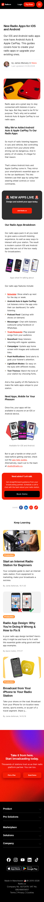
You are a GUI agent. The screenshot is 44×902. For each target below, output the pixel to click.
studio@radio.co (14, 466)
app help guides (19, 460)
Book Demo (22, 494)
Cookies (30, 892)
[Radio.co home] (6, 4)
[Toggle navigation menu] (39, 4)
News (34, 63)
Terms (13, 892)
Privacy (21, 892)
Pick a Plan (12, 775)
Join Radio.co (22, 211)
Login (20, 4)
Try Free (29, 4)
